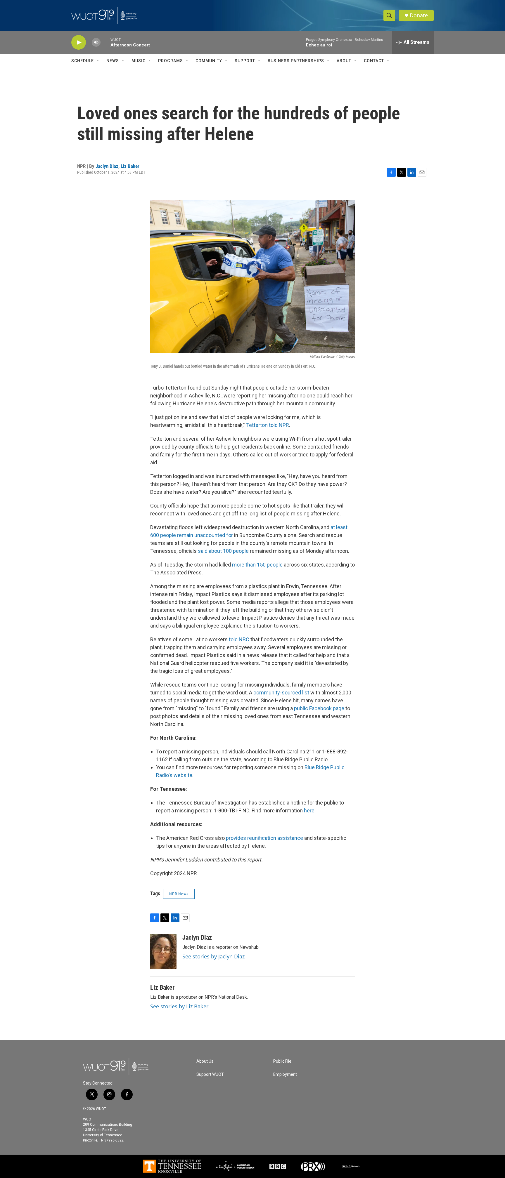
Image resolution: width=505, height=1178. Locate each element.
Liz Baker (130, 166)
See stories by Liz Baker (179, 1006)
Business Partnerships (296, 60)
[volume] (96, 42)
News (112, 60)
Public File (282, 1061)
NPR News (178, 894)
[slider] (105, 42)
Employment (285, 1074)
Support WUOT (210, 1074)
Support (245, 60)
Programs (170, 60)
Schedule (82, 60)
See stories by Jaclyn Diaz (213, 956)
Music (139, 60)
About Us (204, 1061)
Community (209, 60)
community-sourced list (281, 692)
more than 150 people (257, 565)
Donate (419, 15)
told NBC (239, 639)
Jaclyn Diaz (107, 166)
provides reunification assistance (264, 838)
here (309, 810)
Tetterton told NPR (267, 425)
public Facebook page (319, 708)
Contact (374, 60)
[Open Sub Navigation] (98, 60)
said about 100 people (223, 551)
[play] (78, 42)
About (344, 60)
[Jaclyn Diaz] (163, 951)
